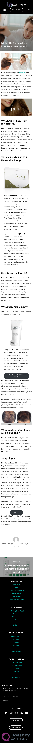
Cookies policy (16, 596)
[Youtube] (26, 713)
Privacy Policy (16, 593)
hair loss (22, 73)
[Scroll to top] (0, 745)
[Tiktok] (11, 713)
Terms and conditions (16, 591)
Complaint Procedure (16, 599)
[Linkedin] (21, 713)
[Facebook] (16, 713)
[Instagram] (6, 713)
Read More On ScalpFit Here (16, 376)
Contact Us (16, 512)
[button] (4, 10)
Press (17, 588)
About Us (16, 585)
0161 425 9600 (16, 625)
